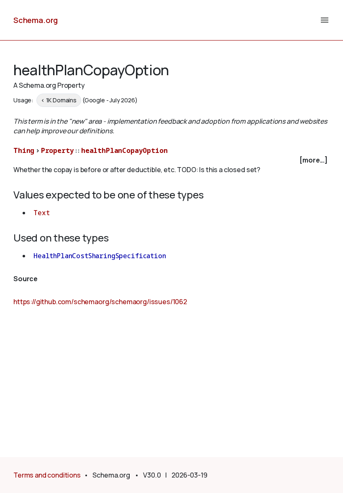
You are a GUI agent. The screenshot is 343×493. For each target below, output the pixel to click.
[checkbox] (171, 160)
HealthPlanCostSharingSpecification (99, 255)
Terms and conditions (47, 475)
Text (41, 212)
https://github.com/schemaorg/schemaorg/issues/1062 (100, 301)
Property (57, 150)
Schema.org (35, 20)
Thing (23, 150)
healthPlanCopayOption (124, 150)
